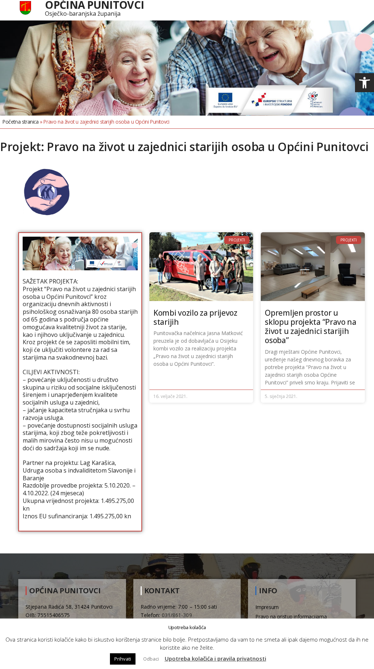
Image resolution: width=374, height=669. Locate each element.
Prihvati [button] (122, 658)
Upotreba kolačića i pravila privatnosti (215, 658)
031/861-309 (177, 615)
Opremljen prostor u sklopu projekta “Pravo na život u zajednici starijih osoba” (310, 327)
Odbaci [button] (151, 658)
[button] (364, 82)
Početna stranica (21, 121)
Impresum (267, 607)
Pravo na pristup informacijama (291, 616)
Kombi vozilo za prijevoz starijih (195, 317)
